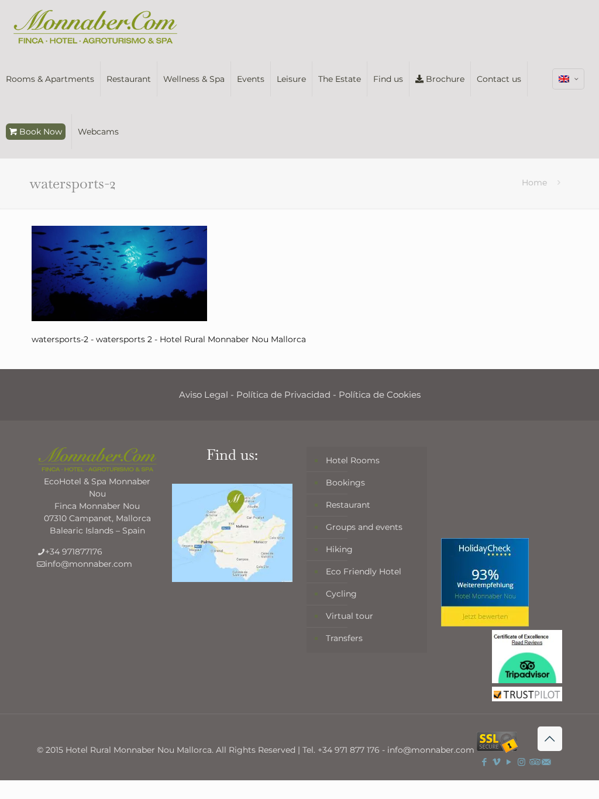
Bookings (345, 482)
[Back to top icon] (550, 738)
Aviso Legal (203, 394)
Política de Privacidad (283, 394)
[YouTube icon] (509, 761)
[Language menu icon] (568, 78)
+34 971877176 (73, 551)
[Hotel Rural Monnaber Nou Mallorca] (95, 26)
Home (534, 182)
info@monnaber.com (88, 564)
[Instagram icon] (521, 761)
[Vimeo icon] (497, 761)
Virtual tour (349, 616)
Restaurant (348, 505)
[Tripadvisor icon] (533, 761)
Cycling (341, 593)
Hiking (339, 549)
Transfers (344, 638)
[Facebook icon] (484, 761)
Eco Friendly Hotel (363, 571)
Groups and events (364, 527)
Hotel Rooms (353, 460)
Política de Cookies (380, 394)
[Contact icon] (546, 761)
